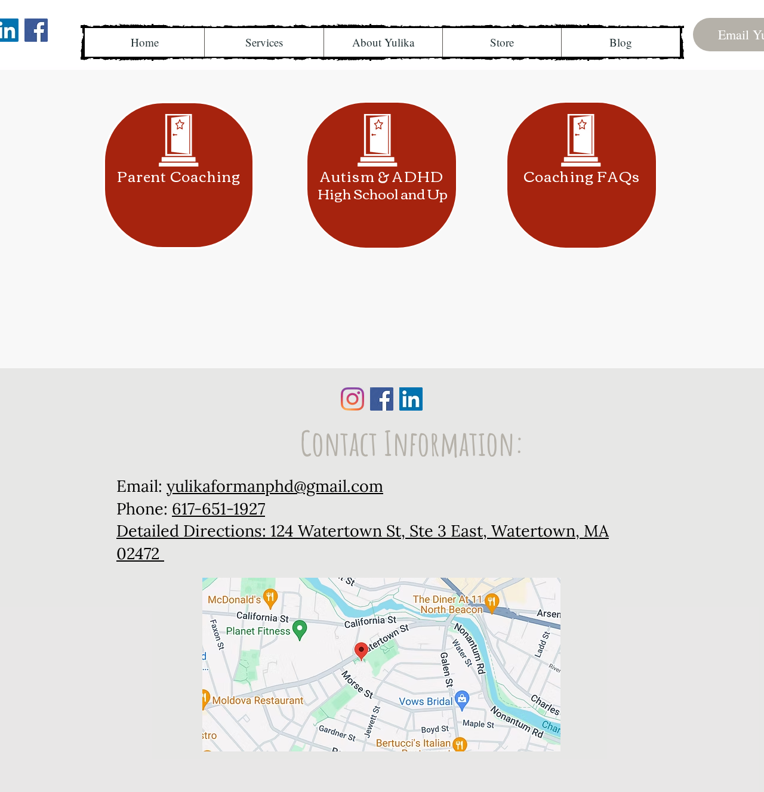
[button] (264, 42)
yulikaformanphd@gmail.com (275, 486)
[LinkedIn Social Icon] (411, 399)
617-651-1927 (218, 508)
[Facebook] (36, 30)
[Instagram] (352, 399)
